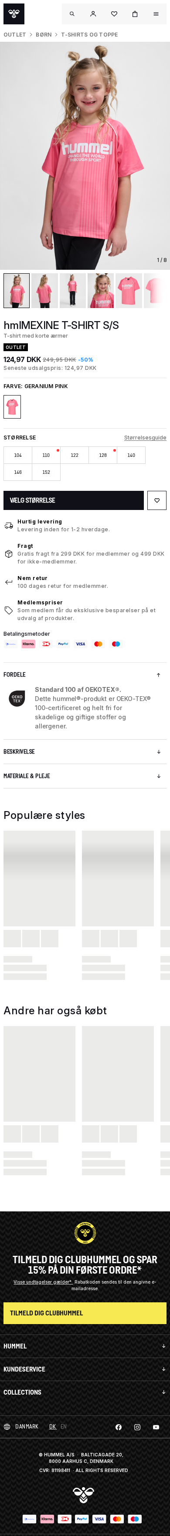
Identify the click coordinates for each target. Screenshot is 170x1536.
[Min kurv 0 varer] (135, 13)
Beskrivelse (19, 751)
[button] (93, 13)
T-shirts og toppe (89, 34)
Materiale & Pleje (26, 776)
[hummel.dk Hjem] (13, 13)
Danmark (27, 1426)
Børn (43, 34)
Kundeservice (24, 1369)
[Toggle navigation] (72, 13)
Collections (22, 1392)
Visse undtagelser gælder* (43, 1281)
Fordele (14, 674)
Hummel (15, 1346)
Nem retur (32, 578)
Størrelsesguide (145, 437)
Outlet (14, 34)
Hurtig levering (39, 521)
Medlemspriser (40, 602)
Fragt (25, 546)
